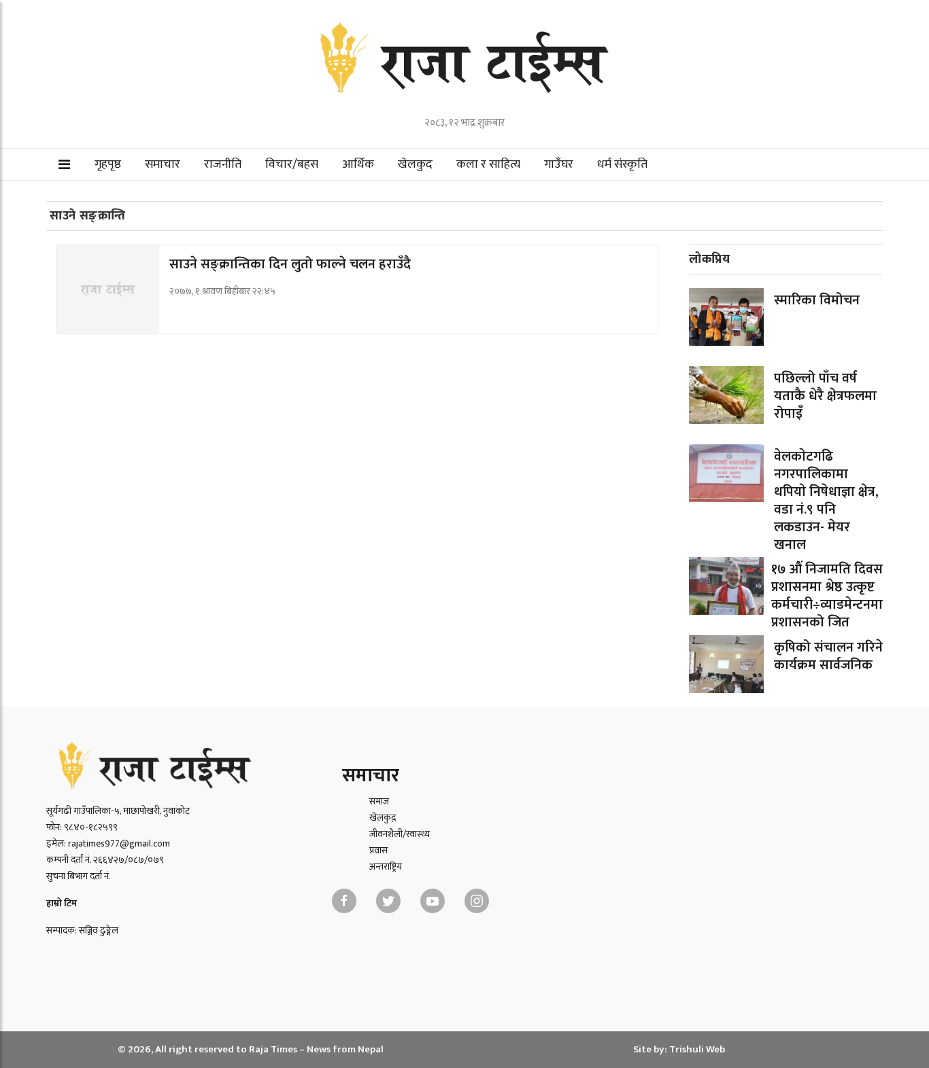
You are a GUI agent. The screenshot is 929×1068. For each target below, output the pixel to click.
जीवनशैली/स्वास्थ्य (399, 834)
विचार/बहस (291, 164)
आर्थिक (358, 164)
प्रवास (378, 850)
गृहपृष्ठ (108, 164)
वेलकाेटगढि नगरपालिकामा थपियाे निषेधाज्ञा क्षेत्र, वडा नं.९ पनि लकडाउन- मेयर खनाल (826, 500)
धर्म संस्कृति (622, 164)
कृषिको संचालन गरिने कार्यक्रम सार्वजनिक (828, 656)
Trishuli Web (697, 1049)
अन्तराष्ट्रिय (385, 866)
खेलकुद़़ (382, 817)
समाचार (162, 164)
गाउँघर (558, 164)
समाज (379, 801)
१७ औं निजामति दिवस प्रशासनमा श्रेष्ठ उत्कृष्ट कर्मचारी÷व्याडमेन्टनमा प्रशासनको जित (827, 596)
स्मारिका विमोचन (817, 300)
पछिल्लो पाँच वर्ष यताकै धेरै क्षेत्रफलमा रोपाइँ (825, 396)
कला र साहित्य (488, 164)
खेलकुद (415, 164)
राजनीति (222, 164)
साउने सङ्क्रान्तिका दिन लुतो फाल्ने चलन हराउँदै (290, 264)
